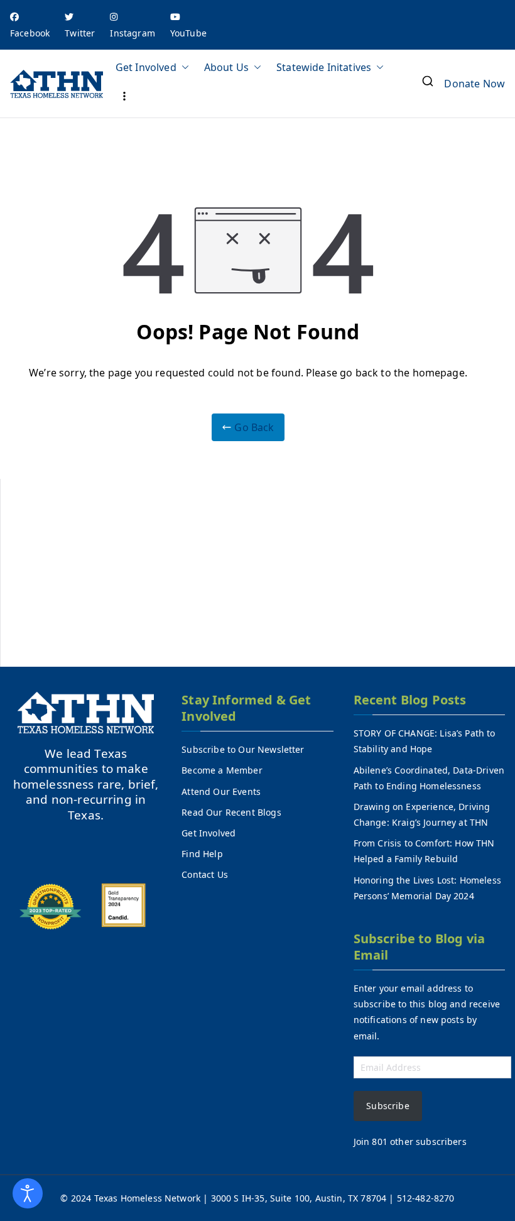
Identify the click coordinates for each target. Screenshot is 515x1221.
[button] (182, 67)
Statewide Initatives (323, 67)
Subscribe (387, 1106)
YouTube (188, 33)
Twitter (80, 33)
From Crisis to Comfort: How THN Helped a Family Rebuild (424, 851)
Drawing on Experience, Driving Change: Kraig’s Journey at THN (422, 814)
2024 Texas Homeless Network (137, 1198)
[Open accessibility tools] (28, 1193)
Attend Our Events (221, 791)
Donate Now (474, 83)
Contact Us (205, 874)
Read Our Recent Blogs (231, 812)
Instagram (132, 33)
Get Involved (146, 67)
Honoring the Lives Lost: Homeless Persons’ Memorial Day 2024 (427, 888)
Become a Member (222, 770)
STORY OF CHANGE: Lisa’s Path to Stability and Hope (425, 741)
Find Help (202, 854)
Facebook (30, 33)
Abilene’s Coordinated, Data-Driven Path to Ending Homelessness (429, 778)
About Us (226, 67)
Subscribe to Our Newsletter (243, 749)
